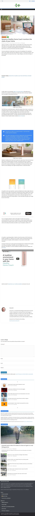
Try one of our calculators (6, 498)
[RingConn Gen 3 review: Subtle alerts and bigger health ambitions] (4, 455)
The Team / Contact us (5, 510)
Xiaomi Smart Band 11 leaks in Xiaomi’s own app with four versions (18, 403)
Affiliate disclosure (5, 502)
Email (2, 363)
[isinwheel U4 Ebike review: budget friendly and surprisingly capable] (4, 460)
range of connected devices (18, 91)
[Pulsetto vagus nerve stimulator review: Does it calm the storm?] (4, 474)
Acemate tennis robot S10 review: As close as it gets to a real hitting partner (17, 446)
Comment (3, 344)
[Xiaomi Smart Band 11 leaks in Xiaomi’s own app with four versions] (4, 404)
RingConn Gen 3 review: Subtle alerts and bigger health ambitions (17, 454)
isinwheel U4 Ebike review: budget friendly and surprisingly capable (17, 459)
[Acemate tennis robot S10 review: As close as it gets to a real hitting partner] (17, 435)
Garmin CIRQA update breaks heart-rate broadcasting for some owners (19, 393)
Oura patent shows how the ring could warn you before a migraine (18, 398)
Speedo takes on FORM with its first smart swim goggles (16, 389)
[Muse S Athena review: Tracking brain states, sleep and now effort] (4, 469)
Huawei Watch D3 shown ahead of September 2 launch (16, 384)
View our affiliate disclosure (28, 421)
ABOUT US (2, 500)
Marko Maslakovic (10, 448)
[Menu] (1, 9)
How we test (4, 508)
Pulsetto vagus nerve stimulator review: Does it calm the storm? (17, 473)
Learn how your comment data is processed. (24, 374)
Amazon (4, 247)
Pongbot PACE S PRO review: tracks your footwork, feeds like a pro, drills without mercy (19, 464)
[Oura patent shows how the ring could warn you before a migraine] (4, 399)
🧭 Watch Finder (4, 496)
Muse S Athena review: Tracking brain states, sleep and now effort (17, 468)
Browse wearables (5, 494)
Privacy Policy (4, 504)
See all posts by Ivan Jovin (14, 320)
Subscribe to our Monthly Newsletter (8, 506)
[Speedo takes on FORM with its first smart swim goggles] (4, 390)
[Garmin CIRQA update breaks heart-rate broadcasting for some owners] (4, 395)
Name (2, 358)
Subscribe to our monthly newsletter (15, 284)
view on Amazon (21, 115)
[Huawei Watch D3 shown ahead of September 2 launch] (4, 385)
